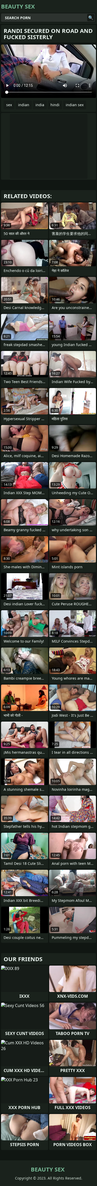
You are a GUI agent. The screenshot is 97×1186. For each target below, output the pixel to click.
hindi (54, 104)
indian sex (75, 104)
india (39, 104)
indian (23, 104)
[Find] (90, 17)
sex (9, 104)
